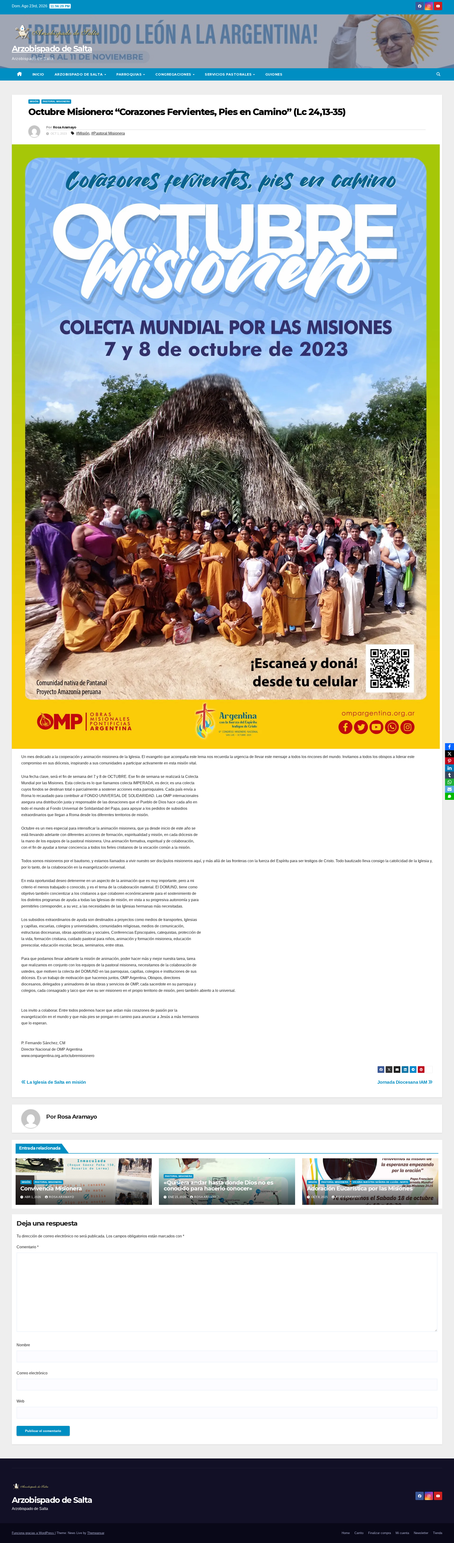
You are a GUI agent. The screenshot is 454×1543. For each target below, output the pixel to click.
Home (346, 1533)
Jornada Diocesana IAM (402, 1082)
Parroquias (129, 74)
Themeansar (95, 1533)
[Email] (449, 789)
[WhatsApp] (449, 782)
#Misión (82, 133)
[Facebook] (449, 746)
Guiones (274, 74)
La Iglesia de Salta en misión (56, 1082)
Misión (34, 101)
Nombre (23, 1345)
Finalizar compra (379, 1533)
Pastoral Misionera (56, 101)
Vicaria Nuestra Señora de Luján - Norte (380, 1182)
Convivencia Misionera (51, 1188)
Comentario (28, 1247)
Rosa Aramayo (64, 127)
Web (20, 1401)
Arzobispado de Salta (52, 49)
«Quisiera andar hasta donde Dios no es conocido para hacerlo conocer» (218, 1185)
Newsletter (421, 1533)
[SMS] (449, 796)
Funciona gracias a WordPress (33, 1533)
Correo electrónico (32, 1373)
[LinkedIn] (449, 768)
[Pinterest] (449, 760)
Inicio (38, 74)
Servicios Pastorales (229, 74)
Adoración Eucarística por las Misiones (359, 1188)
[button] (438, 74)
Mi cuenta (402, 1533)
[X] (449, 753)
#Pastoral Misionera (108, 133)
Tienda (437, 1533)
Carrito (358, 1533)
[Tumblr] (449, 775)
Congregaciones (173, 74)
